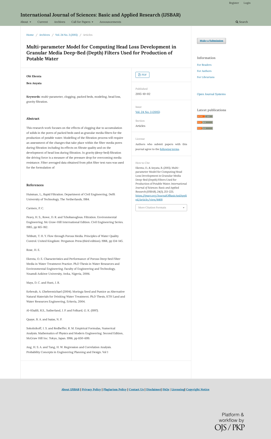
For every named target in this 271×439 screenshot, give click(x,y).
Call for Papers (81, 22)
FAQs (165, 389)
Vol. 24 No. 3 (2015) (66, 35)
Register (234, 3)
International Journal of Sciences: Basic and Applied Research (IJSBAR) (100, 15)
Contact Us (136, 389)
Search (243, 22)
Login (247, 3)
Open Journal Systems (211, 94)
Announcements (110, 22)
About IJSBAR (71, 389)
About (24, 22)
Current (42, 22)
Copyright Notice (197, 389)
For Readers (204, 64)
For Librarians (205, 77)
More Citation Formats (152, 207)
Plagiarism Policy (115, 389)
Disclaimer (153, 389)
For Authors (204, 71)
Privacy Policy (91, 389)
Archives (59, 22)
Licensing (178, 389)
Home (30, 35)
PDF (144, 74)
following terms (169, 149)
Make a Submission (211, 40)
